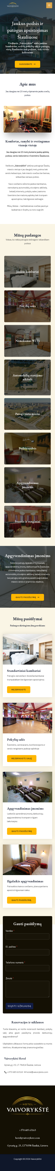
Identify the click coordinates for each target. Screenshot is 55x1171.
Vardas (10, 930)
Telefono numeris (15, 962)
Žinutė (10, 978)
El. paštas (11, 946)
